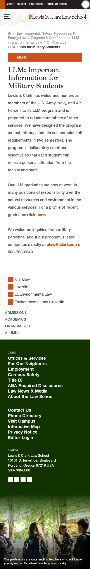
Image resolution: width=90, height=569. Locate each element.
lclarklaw (22, 279)
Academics (15, 319)
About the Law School (31, 396)
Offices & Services (27, 358)
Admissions (16, 312)
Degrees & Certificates (49, 38)
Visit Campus (21, 421)
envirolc (21, 286)
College (21, 4)
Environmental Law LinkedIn (39, 301)
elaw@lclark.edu (62, 244)
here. (41, 214)
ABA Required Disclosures (35, 385)
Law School (36, 4)
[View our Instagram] (16, 479)
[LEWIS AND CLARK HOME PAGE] (2, 4)
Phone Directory (24, 415)
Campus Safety (23, 374)
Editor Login (20, 437)
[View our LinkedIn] (23, 479)
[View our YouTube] (29, 479)
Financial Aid (17, 326)
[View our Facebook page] (10, 479)
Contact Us (19, 410)
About (10, 4)
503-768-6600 (19, 470)
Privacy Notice (22, 432)
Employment (21, 369)
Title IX (15, 380)
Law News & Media (27, 391)
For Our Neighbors (27, 363)
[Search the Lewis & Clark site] (85, 4)
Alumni (12, 333)
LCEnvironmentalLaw (33, 294)
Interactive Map (24, 426)
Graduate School (57, 4)
